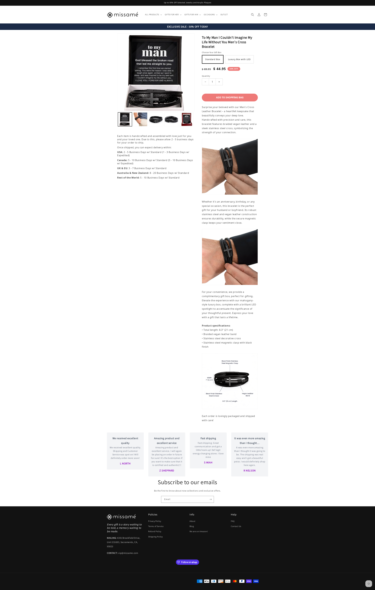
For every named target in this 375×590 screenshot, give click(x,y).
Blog (192, 526)
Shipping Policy (155, 536)
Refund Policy (154, 531)
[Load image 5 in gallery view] (187, 119)
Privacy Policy (154, 521)
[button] (153, 14)
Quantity (206, 76)
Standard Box (212, 59)
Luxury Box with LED (239, 59)
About (192, 521)
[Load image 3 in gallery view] (156, 119)
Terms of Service (156, 526)
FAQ (233, 521)
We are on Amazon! (199, 531)
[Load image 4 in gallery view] (171, 119)
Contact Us (236, 526)
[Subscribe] (210, 499)
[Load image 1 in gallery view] (125, 119)
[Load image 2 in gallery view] (140, 119)
